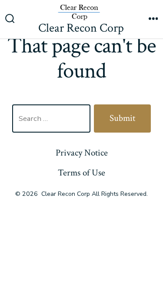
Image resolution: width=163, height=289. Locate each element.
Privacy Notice (82, 153)
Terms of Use (81, 173)
